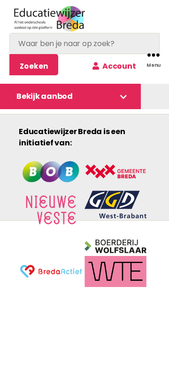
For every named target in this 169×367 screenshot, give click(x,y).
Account (118, 66)
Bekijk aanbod (44, 96)
